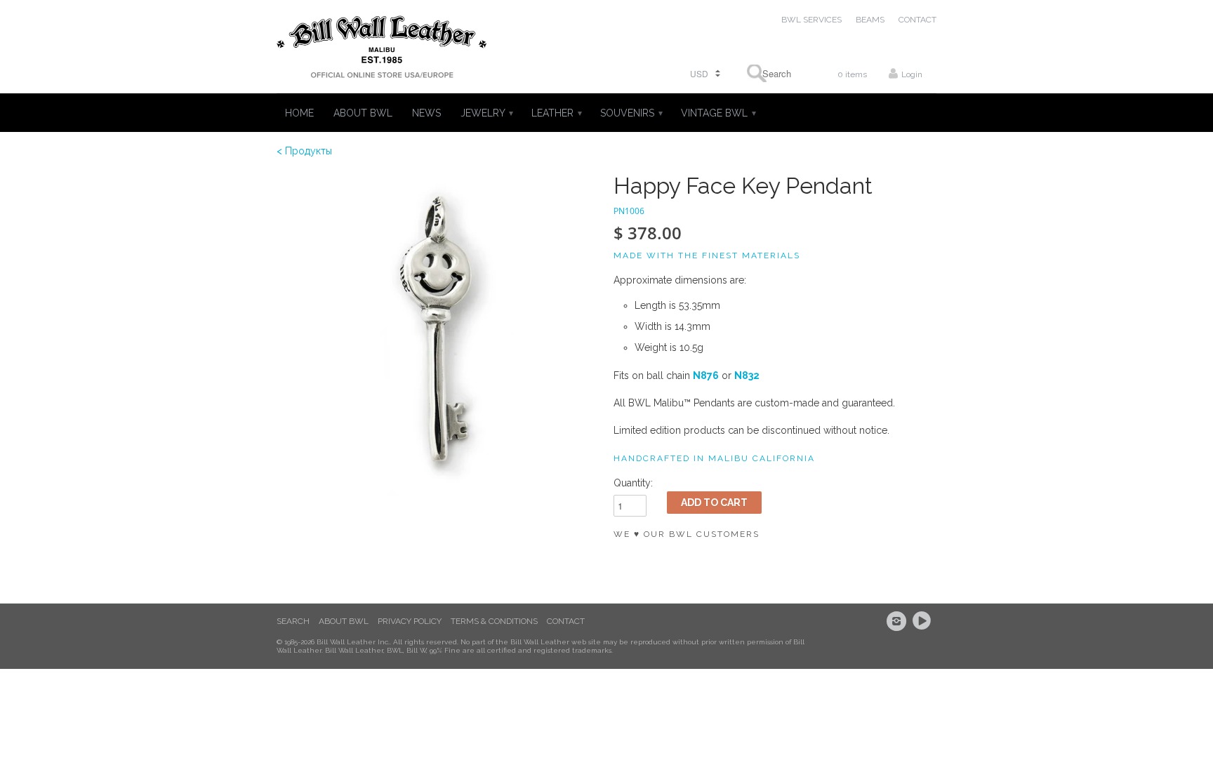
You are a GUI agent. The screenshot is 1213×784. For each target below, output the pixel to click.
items (852, 74)
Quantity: (633, 483)
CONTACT (917, 20)
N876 (706, 375)
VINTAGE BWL (718, 113)
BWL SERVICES (811, 20)
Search (293, 621)
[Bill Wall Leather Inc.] (382, 50)
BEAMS (870, 20)
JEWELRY (486, 113)
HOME (299, 113)
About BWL (344, 621)
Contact (566, 621)
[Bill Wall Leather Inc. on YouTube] (923, 621)
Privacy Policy (410, 621)
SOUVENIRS (630, 113)
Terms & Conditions (494, 621)
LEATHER (556, 113)
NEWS (426, 113)
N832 (747, 375)
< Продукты (304, 151)
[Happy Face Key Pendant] (438, 334)
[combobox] (772, 73)
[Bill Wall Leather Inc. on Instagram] (898, 621)
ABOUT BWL (362, 113)
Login (911, 74)
